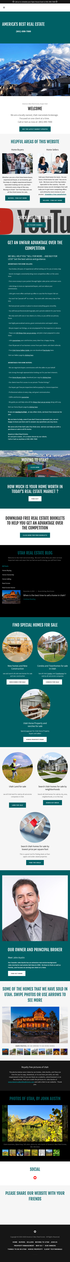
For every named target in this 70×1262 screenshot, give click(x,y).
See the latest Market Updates (35, 129)
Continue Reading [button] (29, 599)
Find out (34, 499)
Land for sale (17, 805)
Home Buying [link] (6, 570)
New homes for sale (17, 682)
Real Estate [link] (6, 583)
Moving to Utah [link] (42, 1242)
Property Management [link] (24, 1246)
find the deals (35, 862)
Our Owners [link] (50, 1246)
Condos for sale (52, 682)
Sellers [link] (30, 1242)
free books (46, 350)
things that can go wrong (41, 402)
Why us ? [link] (39, 1246)
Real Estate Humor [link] (8, 588)
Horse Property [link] (35, 1249)
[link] (35, 601)
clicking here (29, 355)
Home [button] (15, 1242)
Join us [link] (54, 1242)
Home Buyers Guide (19, 377)
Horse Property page (35, 739)
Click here (35, 467)
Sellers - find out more (52, 200)
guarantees (16, 340)
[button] (9, 7)
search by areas (52, 803)
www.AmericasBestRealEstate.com (21, 1082)
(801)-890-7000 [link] (23, 31)
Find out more (17, 973)
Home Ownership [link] (8, 575)
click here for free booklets (35, 535)
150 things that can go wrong (26, 333)
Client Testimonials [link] (53, 1249)
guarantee (25, 397)
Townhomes (60, 673)
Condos (49, 673)
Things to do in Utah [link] (17, 1249)
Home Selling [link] (6, 579)
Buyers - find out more (17, 198)
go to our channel (35, 225)
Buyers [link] (22, 1242)
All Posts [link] (5, 566)
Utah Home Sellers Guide (20, 350)
